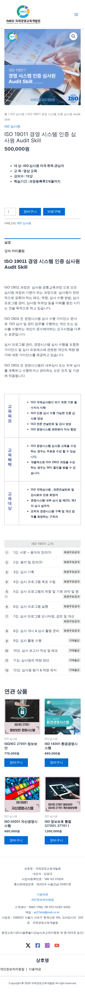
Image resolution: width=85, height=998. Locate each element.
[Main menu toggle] (76, 14)
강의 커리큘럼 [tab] (14, 251)
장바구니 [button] (16, 762)
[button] (73, 36)
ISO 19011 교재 (43, 544)
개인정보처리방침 (42, 899)
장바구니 (30, 212)
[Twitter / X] (28, 945)
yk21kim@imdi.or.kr (47, 912)
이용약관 (42, 894)
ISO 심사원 (17, 114)
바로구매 (54, 212)
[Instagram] (47, 945)
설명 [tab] (7, 242)
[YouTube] (57, 945)
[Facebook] (37, 945)
